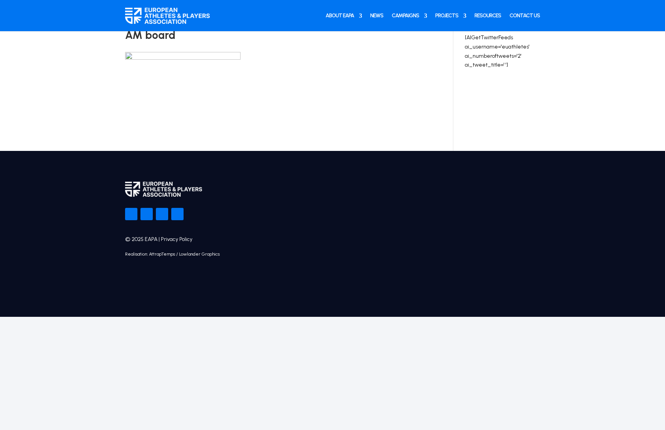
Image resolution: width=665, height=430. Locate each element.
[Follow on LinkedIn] (177, 214)
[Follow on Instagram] (162, 214)
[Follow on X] (146, 214)
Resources (488, 15)
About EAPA (340, 15)
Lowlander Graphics (199, 254)
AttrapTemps (162, 254)
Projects (446, 15)
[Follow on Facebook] (131, 214)
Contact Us (525, 15)
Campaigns (405, 15)
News (376, 15)
